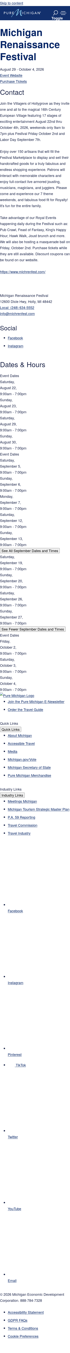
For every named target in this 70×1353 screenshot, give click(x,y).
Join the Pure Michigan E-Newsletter (36, 701)
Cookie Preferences (23, 1336)
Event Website (11, 75)
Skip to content (11, 2)
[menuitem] (39, 1336)
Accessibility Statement (26, 1312)
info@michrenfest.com (17, 313)
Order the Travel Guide (25, 709)
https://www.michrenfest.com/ (23, 271)
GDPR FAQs (17, 1320)
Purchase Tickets (13, 81)
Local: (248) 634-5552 (17, 307)
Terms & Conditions (23, 1328)
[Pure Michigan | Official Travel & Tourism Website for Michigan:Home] (22, 13)
